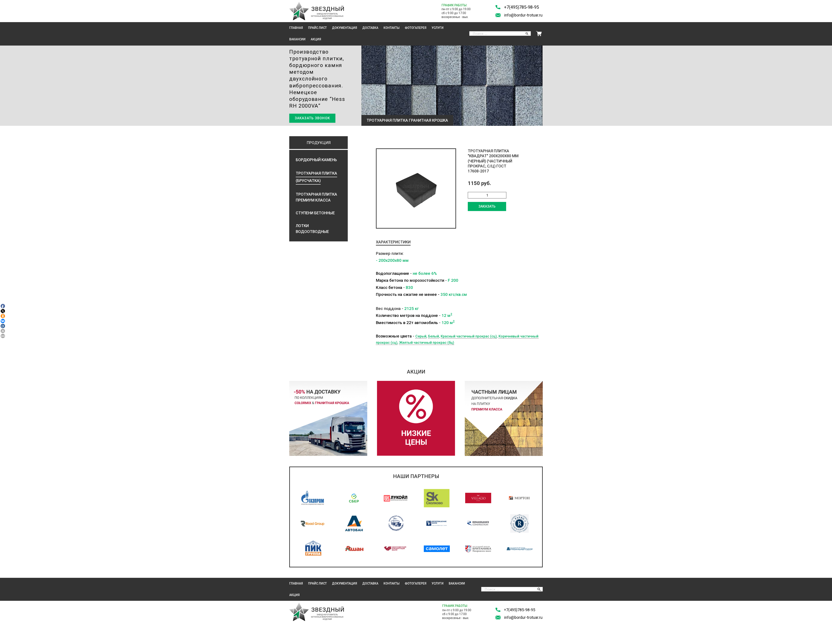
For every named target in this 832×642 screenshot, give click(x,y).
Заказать (487, 206)
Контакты (392, 27)
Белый (433, 336)
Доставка (370, 27)
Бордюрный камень (316, 159)
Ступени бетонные (315, 213)
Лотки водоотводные (312, 228)
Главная (296, 27)
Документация (344, 27)
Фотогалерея (415, 27)
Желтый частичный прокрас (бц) (426, 343)
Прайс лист (317, 27)
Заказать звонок (312, 118)
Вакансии (297, 39)
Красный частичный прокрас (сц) (469, 336)
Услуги (438, 27)
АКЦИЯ (316, 39)
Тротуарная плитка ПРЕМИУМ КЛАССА (316, 197)
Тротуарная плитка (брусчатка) (316, 177)
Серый (420, 336)
